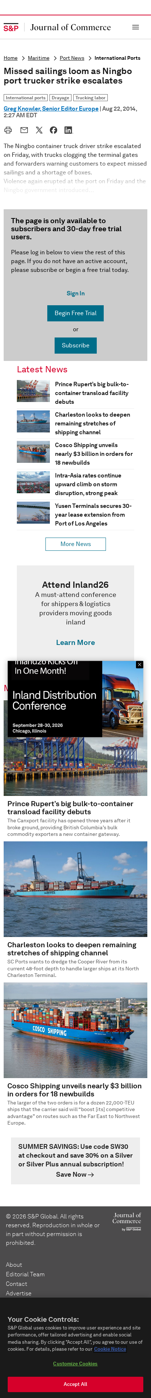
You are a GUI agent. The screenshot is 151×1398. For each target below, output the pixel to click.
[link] (75, 615)
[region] (75, 1348)
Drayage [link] (60, 97)
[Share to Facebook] (53, 130)
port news (72, 58)
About (14, 1264)
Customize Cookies (75, 1363)
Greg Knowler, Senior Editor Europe (51, 108)
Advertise (19, 1293)
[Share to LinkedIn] (69, 130)
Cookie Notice (110, 1349)
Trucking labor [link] (91, 97)
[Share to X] (39, 130)
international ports (117, 58)
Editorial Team (25, 1274)
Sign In (76, 293)
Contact (16, 1283)
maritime (38, 58)
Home (11, 58)
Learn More (75, 642)
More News (75, 544)
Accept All (75, 1384)
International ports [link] (25, 97)
